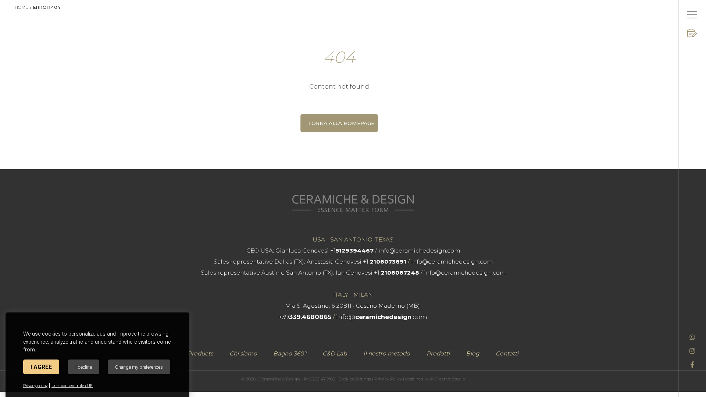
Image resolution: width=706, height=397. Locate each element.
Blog (472, 353)
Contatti (507, 353)
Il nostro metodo (386, 353)
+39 (305, 317)
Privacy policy (35, 385)
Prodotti (438, 353)
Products (200, 353)
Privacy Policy (388, 379)
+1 (352, 250)
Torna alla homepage (341, 123)
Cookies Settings (355, 379)
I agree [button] (41, 367)
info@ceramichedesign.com (419, 250)
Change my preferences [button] (139, 367)
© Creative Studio (447, 379)
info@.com (381, 317)
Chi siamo (243, 353)
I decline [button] (83, 367)
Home (21, 7)
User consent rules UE (72, 385)
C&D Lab (334, 353)
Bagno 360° (289, 353)
